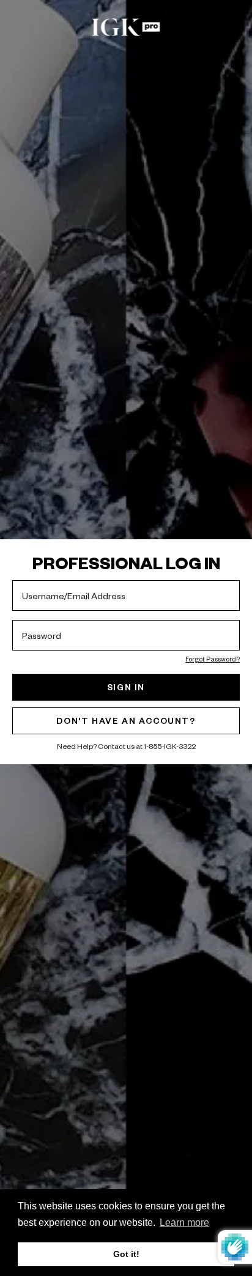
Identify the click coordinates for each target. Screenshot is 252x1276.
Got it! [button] (126, 1254)
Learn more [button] (184, 1222)
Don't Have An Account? (125, 720)
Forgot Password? (212, 659)
